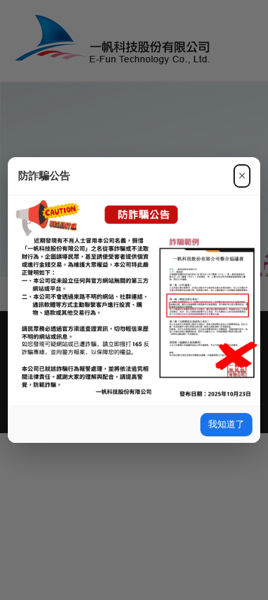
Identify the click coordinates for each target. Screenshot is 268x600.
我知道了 (226, 424)
